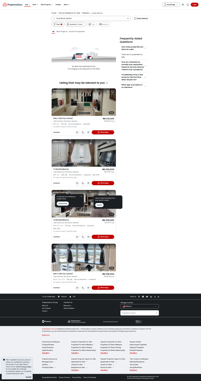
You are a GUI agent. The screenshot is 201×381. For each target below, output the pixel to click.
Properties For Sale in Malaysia (82, 344)
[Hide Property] (108, 91)
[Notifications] (188, 5)
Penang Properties (136, 350)
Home (54, 13)
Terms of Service (64, 377)
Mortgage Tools (47, 362)
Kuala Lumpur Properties (138, 344)
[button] (53, 31)
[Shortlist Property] (112, 91)
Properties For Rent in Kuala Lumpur (112, 350)
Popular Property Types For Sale (83, 359)
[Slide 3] (83, 268)
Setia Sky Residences (137, 362)
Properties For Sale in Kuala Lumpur (83, 350)
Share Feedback (69, 308)
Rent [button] (34, 5)
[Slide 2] (80, 113)
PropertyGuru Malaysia (51, 342)
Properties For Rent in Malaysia (111, 344)
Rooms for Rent (105, 367)
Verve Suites (134, 364)
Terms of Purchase (89, 377)
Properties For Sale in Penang (81, 347)
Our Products (46, 308)
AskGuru (45, 364)
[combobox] (91, 18)
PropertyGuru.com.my (49, 329)
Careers (44, 311)
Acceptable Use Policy (49, 377)
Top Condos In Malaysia (139, 359)
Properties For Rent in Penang (110, 347)
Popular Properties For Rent (110, 342)
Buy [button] (26, 5)
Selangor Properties (137, 347)
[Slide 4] (83, 113)
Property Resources (49, 359)
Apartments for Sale (78, 362)
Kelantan (85, 13)
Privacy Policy (26, 367)
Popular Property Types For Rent (112, 359)
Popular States (135, 342)
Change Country (126, 303)
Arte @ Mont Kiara (136, 367)
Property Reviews (48, 344)
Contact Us (68, 302)
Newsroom (67, 305)
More (66, 5)
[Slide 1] (78, 113)
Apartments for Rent (107, 362)
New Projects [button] (46, 5)
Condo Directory (47, 347)
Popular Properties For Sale (81, 342)
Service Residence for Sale (69, 13)
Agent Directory (47, 350)
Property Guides (47, 367)
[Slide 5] (85, 113)
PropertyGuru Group (50, 302)
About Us (45, 305)
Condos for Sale (76, 364)
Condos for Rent (106, 364)
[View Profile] (58, 91)
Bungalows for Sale (78, 367)
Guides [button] (58, 5)
